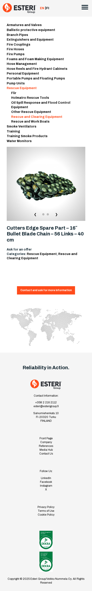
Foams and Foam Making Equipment (35, 59)
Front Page (46, 438)
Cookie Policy (46, 514)
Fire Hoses (15, 49)
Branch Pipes (17, 35)
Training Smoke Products (27, 136)
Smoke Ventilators (21, 126)
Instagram (46, 485)
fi (47, 8)
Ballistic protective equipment (31, 30)
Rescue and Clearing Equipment (36, 117)
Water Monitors (19, 141)
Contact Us (46, 453)
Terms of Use (46, 510)
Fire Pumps (16, 54)
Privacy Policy (46, 507)
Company (46, 442)
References (46, 446)
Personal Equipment (23, 73)
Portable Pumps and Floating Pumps (36, 78)
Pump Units (16, 83)
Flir (13, 93)
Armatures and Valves (24, 25)
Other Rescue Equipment (31, 112)
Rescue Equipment (22, 88)
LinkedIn (46, 478)
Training (13, 131)
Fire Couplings (18, 44)
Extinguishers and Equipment (30, 39)
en (42, 8)
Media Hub (46, 449)
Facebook (46, 481)
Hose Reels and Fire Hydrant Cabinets (37, 68)
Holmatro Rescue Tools (30, 97)
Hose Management (22, 64)
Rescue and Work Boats (30, 121)
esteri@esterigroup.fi (46, 406)
